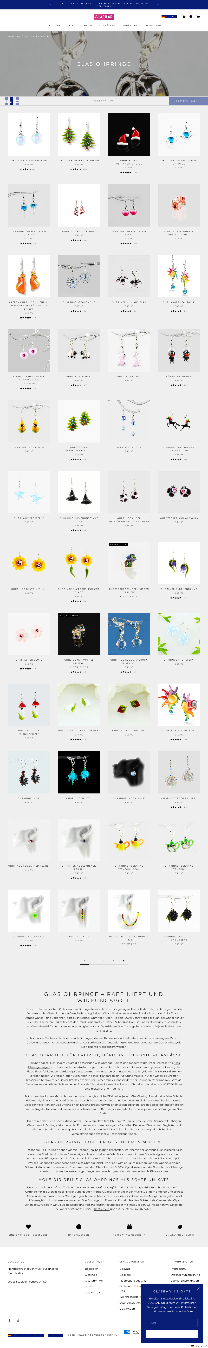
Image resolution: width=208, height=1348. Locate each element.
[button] (199, 1346)
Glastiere (125, 1274)
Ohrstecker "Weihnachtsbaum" (79, 449)
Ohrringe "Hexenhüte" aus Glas (78, 520)
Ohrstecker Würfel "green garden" (129, 590)
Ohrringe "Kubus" (129, 447)
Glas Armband (94, 1292)
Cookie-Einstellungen (185, 1280)
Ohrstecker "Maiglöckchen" (79, 730)
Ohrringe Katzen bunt (79, 231)
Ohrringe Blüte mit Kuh (29, 589)
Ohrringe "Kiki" (29, 798)
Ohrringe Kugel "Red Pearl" (29, 866)
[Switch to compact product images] (17, 101)
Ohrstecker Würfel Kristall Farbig (179, 233)
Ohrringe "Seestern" (29, 518)
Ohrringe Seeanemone (79, 302)
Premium (86, 25)
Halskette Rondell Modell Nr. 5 (129, 938)
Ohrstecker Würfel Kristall (79, 661)
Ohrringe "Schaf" (79, 376)
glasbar (88, 1026)
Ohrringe (54, 25)
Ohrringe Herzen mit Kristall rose (28, 378)
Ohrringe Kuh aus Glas (129, 302)
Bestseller (91, 1268)
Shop (27, 36)
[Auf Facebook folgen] (9, 1320)
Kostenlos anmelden (172, 1333)
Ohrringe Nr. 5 (79, 936)
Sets (70, 25)
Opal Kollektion (98, 1149)
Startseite (14, 36)
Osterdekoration (130, 1302)
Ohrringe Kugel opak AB (29, 160)
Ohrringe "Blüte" (79, 798)
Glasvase (125, 1268)
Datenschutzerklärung (185, 1274)
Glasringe (91, 1274)
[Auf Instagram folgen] (18, 1320)
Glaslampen (127, 1308)
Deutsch (54, 1335)
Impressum (178, 1268)
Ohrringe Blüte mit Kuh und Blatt (79, 590)
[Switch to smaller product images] (11, 101)
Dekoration (152, 25)
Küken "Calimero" (179, 376)
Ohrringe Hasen (129, 376)
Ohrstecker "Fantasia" (179, 730)
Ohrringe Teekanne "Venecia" (179, 867)
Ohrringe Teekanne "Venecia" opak (129, 867)
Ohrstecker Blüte (29, 660)
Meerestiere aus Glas (132, 1280)
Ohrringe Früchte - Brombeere (179, 938)
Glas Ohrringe (42, 36)
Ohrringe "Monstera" (179, 660)
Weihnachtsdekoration (134, 1296)
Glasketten (92, 1286)
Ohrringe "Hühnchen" (29, 447)
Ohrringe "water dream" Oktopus (179, 162)
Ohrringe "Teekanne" (28, 936)
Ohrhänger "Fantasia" (179, 302)
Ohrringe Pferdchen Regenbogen (179, 449)
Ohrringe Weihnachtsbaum (79, 160)
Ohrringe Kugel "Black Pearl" (79, 867)
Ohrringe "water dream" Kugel (129, 233)
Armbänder (107, 25)
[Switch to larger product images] (6, 101)
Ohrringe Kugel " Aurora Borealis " (129, 661)
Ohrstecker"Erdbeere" (129, 730)
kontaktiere (102, 1209)
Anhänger (129, 25)
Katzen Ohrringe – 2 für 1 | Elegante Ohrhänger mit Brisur (29, 305)
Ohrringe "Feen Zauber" (179, 798)
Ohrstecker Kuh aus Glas (179, 518)
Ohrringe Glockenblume (179, 589)
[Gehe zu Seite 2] (123, 960)
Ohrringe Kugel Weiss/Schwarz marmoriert (129, 520)
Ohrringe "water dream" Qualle (29, 233)
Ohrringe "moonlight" (129, 798)
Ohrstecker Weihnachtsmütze (129, 162)
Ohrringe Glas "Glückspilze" (29, 732)
